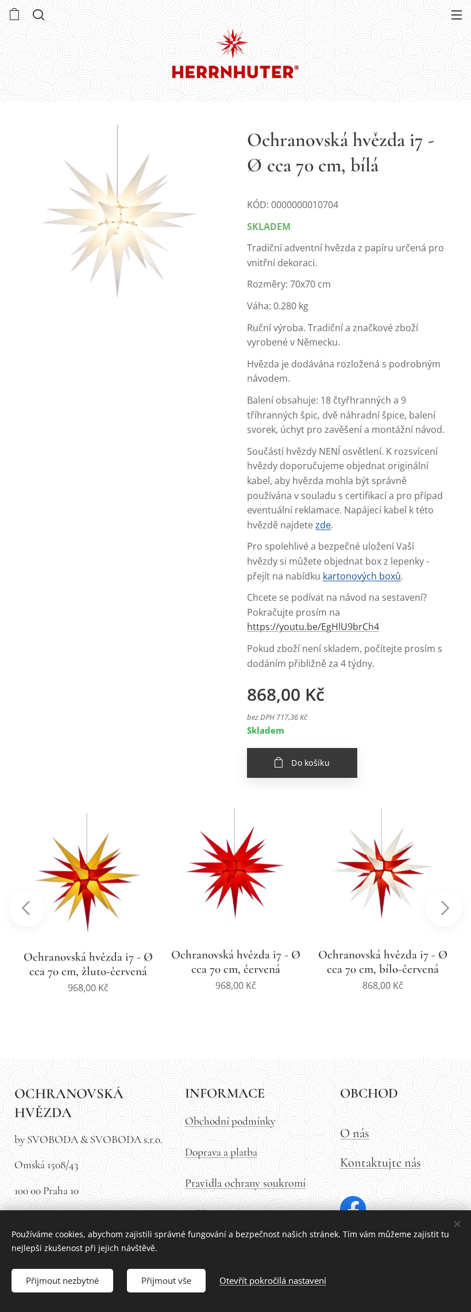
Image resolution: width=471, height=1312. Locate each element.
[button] (37, 14)
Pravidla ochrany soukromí (245, 1183)
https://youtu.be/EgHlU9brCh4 (313, 626)
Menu (456, 14)
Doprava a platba (221, 1152)
